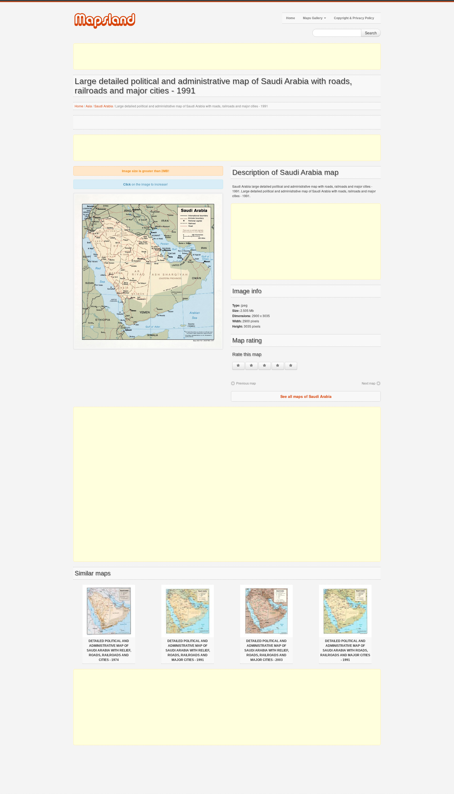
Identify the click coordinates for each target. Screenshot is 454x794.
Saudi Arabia (103, 106)
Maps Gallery (313, 18)
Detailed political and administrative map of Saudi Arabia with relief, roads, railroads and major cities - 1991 (188, 650)
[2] (251, 366)
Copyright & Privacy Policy (354, 18)
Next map (368, 383)
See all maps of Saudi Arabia (306, 396)
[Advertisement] (227, 56)
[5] (291, 366)
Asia (89, 106)
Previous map (246, 383)
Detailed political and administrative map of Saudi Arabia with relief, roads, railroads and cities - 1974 (109, 650)
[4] (278, 366)
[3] (265, 366)
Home (290, 18)
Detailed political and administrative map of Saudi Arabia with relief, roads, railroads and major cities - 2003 (266, 650)
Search (371, 32)
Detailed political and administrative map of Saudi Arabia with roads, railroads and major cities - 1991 (345, 650)
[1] (238, 366)
